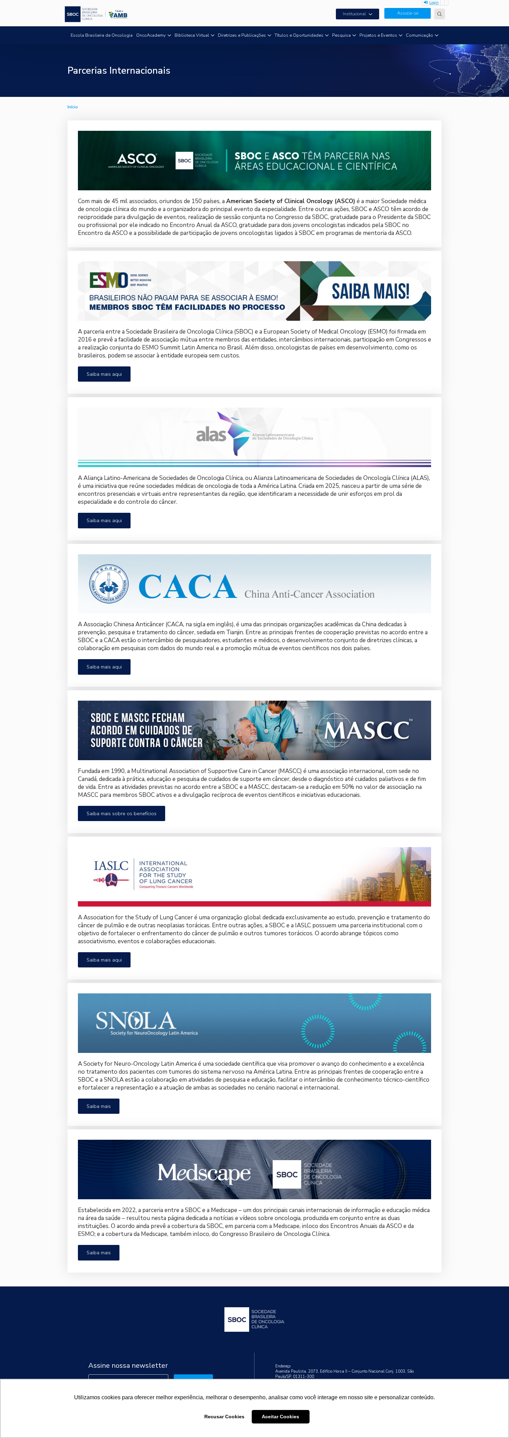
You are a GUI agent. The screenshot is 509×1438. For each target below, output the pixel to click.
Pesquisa (341, 35)
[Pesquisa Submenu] (354, 35)
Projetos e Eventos (378, 35)
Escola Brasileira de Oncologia (102, 35)
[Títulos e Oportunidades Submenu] (326, 35)
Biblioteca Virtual (192, 35)
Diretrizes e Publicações (242, 35)
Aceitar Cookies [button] (280, 1416)
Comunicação (419, 35)
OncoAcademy (151, 35)
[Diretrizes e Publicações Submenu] (269, 35)
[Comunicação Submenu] (436, 35)
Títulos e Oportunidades (299, 35)
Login (434, 2)
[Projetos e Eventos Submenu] (400, 35)
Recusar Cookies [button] (224, 1416)
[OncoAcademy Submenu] (169, 35)
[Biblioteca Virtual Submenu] (212, 35)
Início (73, 107)
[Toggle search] (439, 14)
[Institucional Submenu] (372, 14)
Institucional (354, 14)
